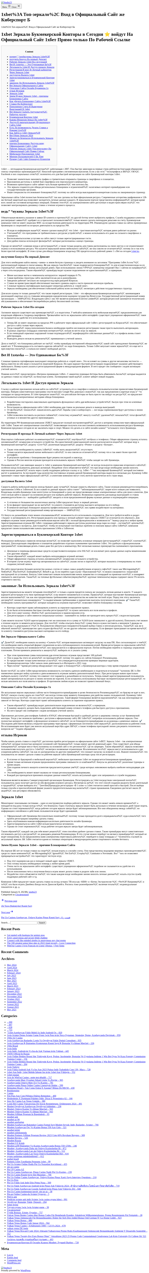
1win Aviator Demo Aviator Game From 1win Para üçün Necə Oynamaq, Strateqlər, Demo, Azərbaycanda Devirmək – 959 (63, 1035)
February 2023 (14, 988)
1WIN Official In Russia (18, 1054)
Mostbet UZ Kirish (15, 1143)
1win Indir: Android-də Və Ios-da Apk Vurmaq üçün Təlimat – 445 (38, 1051)
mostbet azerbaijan (15, 1122)
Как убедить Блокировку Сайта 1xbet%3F (30, 101)
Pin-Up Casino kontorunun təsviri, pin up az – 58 (29, 1191)
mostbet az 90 (13, 1119)
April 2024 (12, 967)
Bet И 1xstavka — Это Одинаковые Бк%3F (30, 64)
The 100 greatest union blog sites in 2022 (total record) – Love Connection (41, 943)
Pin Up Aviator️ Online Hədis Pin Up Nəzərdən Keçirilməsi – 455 (37, 1164)
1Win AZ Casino (15, 1038)
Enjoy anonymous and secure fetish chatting (27, 938)
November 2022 (14, 996)
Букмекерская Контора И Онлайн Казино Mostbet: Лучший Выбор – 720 (43, 1242)
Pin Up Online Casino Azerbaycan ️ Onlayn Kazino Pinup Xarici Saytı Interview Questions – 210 (51, 1177)
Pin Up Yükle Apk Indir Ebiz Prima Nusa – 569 (29, 1182)
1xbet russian (13, 1075)
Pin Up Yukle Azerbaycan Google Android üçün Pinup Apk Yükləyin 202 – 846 (44, 1189)
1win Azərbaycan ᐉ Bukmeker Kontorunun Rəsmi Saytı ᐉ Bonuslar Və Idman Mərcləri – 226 (50, 1043)
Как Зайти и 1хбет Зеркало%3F (24, 133)
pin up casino (13, 1167)
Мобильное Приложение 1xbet (24, 154)
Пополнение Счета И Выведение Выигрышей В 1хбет (25, 107)
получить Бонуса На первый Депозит (28, 59)
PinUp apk (12, 1197)
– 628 (9, 1027)
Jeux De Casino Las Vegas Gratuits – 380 (26, 1101)
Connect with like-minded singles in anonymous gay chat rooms (36, 940)
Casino (10, 1093)
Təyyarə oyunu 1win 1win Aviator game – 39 (28, 1207)
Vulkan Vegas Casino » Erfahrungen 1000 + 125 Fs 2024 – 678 (36, 1225)
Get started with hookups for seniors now (26, 935)
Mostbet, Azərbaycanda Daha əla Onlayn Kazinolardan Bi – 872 (36, 1148)
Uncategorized (22, 894)
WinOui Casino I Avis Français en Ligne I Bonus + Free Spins (35, 945)
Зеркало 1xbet (16, 93)
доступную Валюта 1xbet (21, 75)
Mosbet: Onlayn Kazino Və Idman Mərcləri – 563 (30, 1109)
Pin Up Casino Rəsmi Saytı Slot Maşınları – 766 (29, 1175)
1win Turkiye (13, 1067)
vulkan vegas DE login (17, 1228)
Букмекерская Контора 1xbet (23, 117)
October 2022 (13, 999)
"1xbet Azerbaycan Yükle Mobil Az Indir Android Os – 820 (34, 1032)
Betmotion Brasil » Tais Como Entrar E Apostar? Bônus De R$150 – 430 (40, 1088)
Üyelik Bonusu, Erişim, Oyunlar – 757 (25, 1212)
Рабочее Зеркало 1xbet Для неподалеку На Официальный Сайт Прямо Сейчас (30, 150)
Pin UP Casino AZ (15, 1169)
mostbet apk (12, 1117)
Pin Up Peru (12, 1180)
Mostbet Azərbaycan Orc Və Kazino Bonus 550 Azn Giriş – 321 (36, 1127)
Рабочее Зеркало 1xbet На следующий (28, 62)
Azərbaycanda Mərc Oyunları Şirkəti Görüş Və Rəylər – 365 (35, 1080)
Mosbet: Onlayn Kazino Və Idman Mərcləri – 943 (30, 1111)
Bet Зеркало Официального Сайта (26, 85)
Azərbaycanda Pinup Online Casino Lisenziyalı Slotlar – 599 (35, 1085)
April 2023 (12, 983)
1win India (12, 1048)
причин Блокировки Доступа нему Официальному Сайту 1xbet (26, 144)
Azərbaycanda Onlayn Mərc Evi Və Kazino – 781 (30, 1082)
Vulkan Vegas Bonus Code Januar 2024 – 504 (28, 1223)
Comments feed (14, 1260)
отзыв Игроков (16, 91)
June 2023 (11, 978)
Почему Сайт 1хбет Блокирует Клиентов (29, 159)
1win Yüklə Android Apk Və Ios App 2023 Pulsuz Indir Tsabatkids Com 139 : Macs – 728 (49, 1069)
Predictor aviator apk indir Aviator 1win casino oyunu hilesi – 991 (37, 1199)
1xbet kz (135, 251)
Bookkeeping (13, 1090)
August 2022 (13, 1004)
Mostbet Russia (14, 1140)
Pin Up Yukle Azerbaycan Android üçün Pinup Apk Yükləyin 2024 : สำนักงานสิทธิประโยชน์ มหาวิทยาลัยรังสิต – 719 (63, 1186)
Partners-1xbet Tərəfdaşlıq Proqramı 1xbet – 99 (28, 1161)
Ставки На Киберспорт (21, 104)
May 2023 (11, 981)
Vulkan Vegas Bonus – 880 (19, 1220)
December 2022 (14, 994)
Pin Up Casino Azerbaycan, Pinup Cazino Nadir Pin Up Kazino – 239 (39, 1172)
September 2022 (14, 1002)
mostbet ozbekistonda (17, 1132)
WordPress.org (14, 1263)
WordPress (25, 1270)
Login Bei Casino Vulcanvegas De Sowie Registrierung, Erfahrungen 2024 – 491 (44, 1104)
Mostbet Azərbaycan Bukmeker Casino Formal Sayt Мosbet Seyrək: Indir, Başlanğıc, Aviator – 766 (53, 1125)
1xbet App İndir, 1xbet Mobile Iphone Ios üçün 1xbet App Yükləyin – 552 (41, 1072)
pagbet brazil (13, 1159)
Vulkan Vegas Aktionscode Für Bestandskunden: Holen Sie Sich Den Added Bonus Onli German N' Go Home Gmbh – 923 (64, 1218)
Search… (5, 922)
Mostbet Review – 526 (17, 1138)
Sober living (12, 1204)
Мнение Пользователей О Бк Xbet (26, 156)
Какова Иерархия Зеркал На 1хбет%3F (28, 119)
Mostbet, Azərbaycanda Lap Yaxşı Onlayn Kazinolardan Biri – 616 (38, 1153)
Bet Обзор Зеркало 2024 (21, 135)
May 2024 (11, 965)
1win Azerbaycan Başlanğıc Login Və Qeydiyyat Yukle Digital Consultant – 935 (44, 1040)
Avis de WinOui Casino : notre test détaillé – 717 (29, 1077)
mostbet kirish (13, 1130)
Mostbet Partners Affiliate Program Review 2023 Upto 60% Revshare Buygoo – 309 (46, 1135)
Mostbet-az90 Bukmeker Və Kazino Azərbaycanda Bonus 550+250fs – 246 (42, 1146)
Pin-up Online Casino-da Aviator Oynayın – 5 (28, 1194)
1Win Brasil (12, 1046)
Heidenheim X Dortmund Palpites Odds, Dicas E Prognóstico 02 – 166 (39, 1098)
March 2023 (12, 986)
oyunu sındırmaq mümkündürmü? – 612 (25, 1156)
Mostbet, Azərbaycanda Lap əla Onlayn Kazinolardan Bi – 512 (36, 1151)
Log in (10, 1255)
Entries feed (12, 1257)
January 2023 (13, 991)
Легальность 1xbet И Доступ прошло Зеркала (31, 67)
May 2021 (11, 1009)
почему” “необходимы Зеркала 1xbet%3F (29, 56)
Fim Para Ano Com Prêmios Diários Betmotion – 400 (31, 1096)
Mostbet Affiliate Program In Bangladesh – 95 (28, 1114)
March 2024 (12, 970)
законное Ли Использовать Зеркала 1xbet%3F (31, 83)
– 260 (9, 1022)
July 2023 (11, 975)
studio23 (33, 892)
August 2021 (13, 1007)
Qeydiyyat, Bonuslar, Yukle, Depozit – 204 (27, 1202)
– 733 (9, 1030)
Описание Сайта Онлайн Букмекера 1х (28, 88)
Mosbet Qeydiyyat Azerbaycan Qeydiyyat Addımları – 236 (34, 1106)
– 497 (9, 1024)
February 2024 (14, 973)
